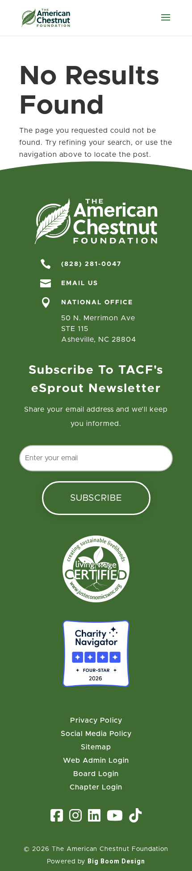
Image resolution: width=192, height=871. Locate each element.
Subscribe (96, 498)
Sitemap (96, 747)
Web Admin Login (96, 760)
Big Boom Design (116, 861)
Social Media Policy (96, 734)
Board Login (96, 774)
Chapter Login (96, 787)
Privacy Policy (96, 720)
